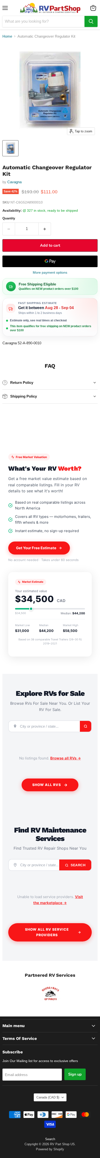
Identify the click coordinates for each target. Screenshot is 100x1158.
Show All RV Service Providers (47, 932)
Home (7, 36)
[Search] (91, 21)
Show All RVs (46, 785)
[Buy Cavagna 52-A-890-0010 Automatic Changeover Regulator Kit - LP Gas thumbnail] (10, 148)
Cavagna (14, 182)
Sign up (75, 1074)
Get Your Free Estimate (36, 548)
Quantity (8, 218)
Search (78, 865)
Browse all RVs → (65, 758)
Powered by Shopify (50, 1149)
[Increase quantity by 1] (45, 229)
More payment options (50, 272)
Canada (47, 1097)
